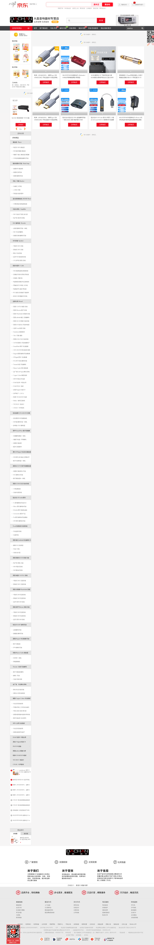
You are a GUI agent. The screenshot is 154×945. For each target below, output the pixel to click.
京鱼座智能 (134, 917)
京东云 (86, 935)
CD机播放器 (17, 489)
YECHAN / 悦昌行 (18, 404)
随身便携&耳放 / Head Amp (21, 164)
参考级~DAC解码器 (19, 425)
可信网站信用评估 (45, 939)
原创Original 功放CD (19, 390)
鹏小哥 (25, 61)
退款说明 (105, 910)
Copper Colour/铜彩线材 (20, 375)
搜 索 (101, 20)
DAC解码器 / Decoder (21, 223)
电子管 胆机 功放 (18, 563)
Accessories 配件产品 (19, 513)
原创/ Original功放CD (21, 742)
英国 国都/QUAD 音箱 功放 (21, 558)
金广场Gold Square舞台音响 (21, 372)
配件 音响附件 (17, 447)
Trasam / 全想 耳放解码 (21, 667)
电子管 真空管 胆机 (19, 218)
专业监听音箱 (17, 531)
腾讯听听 (82, 8)
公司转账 (76, 912)
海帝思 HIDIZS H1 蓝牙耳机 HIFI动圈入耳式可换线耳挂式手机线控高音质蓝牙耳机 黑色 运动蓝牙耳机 (25, 838)
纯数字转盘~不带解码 (19, 439)
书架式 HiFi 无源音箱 (19, 580)
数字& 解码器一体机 (19, 461)
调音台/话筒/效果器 (19, 693)
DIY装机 (133, 907)
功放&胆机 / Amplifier (21, 209)
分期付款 (76, 910)
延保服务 (134, 910)
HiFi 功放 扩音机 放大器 (20, 214)
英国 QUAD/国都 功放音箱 (21, 321)
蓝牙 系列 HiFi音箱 (19, 602)
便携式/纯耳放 (17, 172)
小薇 (25, 51)
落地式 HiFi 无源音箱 (19, 584)
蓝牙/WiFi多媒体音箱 (19, 257)
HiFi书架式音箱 (18, 566)
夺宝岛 (133, 905)
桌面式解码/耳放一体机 (20, 228)
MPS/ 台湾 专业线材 (21, 723)
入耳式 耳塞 (16, 190)
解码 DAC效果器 (18, 545)
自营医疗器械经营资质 (86, 927)
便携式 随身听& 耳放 (19, 471)
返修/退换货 (105, 912)
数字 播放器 (16, 644)
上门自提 (47, 905)
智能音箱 (95, 8)
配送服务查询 (49, 910)
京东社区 (92, 924)
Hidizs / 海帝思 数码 (19, 400)
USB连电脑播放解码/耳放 (21, 158)
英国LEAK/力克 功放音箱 (20, 339)
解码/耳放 (63, 28)
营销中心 (60, 924)
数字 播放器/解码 (18, 672)
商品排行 (20, 830)
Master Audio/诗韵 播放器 (20, 368)
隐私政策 (116, 924)
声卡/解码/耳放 (17, 647)
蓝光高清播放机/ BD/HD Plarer (22, 199)
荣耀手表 (60, 8)
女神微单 (89, 8)
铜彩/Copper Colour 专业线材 (21, 699)
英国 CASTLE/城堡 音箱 (20, 306)
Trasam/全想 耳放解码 (19, 364)
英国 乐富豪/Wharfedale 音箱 (21, 590)
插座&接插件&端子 (19, 732)
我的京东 (124, 4)
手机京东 (68, 924)
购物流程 (19, 905)
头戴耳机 (16, 535)
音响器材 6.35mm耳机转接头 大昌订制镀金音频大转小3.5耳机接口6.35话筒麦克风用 (130, 77)
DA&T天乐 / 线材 (18, 386)
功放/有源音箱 (17, 492)
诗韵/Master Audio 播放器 (21, 653)
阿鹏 (25, 77)
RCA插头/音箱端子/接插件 (21, 292)
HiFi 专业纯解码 (18, 232)
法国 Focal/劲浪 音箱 (19, 328)
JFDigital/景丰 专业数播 (20, 357)
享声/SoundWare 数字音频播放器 (21, 431)
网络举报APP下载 (96, 939)
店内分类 (20, 133)
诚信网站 (71, 939)
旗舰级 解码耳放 (18, 633)
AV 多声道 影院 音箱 (19, 260)
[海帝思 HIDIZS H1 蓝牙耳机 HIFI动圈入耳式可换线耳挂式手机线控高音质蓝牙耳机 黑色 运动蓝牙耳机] (15, 843)
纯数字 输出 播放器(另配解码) (20, 155)
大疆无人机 (75, 8)
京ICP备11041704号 (46, 927)
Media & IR (133, 924)
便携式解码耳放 (18, 176)
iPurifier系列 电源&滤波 (20, 510)
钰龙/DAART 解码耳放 (21, 625)
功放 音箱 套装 (17, 679)
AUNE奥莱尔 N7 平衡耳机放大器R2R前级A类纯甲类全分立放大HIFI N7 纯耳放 (102, 77)
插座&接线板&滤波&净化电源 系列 (21, 715)
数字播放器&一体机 (19, 478)
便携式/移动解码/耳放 (19, 235)
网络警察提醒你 (58, 939)
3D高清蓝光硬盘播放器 (20, 204)
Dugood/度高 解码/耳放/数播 (21, 353)
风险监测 (100, 924)
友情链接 (76, 924)
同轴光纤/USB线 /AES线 (20, 285)
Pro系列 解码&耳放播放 (20, 517)
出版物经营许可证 (78, 930)
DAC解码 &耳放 (18, 475)
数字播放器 (44, 28)
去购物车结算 (139, 4)
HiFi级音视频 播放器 (19, 151)
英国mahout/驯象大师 (21, 751)
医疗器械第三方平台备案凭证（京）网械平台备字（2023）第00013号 (95, 932)
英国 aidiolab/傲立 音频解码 (21, 317)
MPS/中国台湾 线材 (19, 379)
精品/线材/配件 (106, 28)
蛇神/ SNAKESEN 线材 (20, 397)
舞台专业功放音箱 (18, 689)
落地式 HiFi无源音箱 (19, 598)
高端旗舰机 (16, 661)
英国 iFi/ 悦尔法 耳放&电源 (21, 324)
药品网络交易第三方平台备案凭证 (106, 927)
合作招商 (44, 924)
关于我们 (20, 924)
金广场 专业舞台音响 (21, 684)
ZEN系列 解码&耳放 (19, 521)
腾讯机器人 (102, 8)
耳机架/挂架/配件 (18, 193)
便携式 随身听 (17, 443)
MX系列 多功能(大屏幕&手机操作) (21, 457)
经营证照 (68, 932)
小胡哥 (16, 61)
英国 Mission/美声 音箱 (20, 310)
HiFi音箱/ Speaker (21, 241)
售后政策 (105, 905)
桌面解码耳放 (17, 630)
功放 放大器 (16, 552)
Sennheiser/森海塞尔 (19, 332)
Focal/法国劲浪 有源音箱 (21, 526)
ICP (57, 927)
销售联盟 (84, 924)
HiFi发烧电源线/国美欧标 (20, 271)
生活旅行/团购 (20, 910)
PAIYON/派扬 (21, 746)
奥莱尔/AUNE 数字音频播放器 (22, 466)
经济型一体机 (17, 658)
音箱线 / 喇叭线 (17, 278)
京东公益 (124, 924)
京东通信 (134, 915)
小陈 (16, 77)
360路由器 (67, 8)
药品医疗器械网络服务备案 (69, 927)
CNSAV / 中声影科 (18, 408)
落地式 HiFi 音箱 (18, 249)
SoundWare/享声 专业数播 (20, 346)
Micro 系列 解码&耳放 (19, 506)
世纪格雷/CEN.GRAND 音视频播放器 (21, 413)
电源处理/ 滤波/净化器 (19, 289)
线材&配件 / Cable (21, 266)
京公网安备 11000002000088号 (28, 927)
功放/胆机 (72, 28)
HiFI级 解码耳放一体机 (20, 422)
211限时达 (48, 907)
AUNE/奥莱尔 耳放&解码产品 (21, 343)
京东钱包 (78, 935)
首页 (35, 28)
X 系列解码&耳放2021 (19, 503)
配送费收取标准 (49, 912)
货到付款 (76, 905)
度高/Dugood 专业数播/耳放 (21, 639)
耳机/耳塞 (53, 28)
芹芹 (16, 51)
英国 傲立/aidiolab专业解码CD (22, 540)
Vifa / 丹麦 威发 (17, 335)
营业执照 (122, 932)
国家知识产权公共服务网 (108, 939)
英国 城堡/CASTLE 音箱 (21, 575)
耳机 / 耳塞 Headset (21, 181)
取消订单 (105, 915)
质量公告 (108, 924)
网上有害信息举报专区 (83, 939)
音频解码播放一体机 (19, 436)
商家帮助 (52, 924)
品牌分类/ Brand (21, 301)
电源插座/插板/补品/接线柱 (21, 282)
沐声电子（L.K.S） (19, 393)
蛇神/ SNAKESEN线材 (21, 755)
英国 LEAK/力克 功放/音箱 (21, 484)
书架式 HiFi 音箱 (18, 246)
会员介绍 (19, 907)
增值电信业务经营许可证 (135, 932)
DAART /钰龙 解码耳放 (20, 361)
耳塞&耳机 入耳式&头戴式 (21, 707)
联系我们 (28, 924)
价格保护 (105, 907)
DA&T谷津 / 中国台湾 (19, 382)
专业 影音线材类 (18, 703)
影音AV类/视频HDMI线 (20, 296)
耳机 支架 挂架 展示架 (19, 711)
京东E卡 (133, 912)
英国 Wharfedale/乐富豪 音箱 (21, 314)
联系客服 (19, 917)
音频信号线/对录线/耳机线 (21, 274)
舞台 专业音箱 (17, 253)
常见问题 (19, 912)
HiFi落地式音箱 (18, 570)
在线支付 (76, 907)
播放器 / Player (21, 142)
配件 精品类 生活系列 (19, 718)
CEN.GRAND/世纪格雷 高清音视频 (21, 350)
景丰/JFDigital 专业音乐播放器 (22, 452)
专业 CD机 (16, 549)
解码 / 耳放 (16, 675)
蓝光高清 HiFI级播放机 (20, 418)
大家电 (18, 915)
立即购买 (46, 82)
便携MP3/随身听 (18, 168)
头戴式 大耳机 (17, 186)
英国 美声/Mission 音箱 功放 (21, 607)
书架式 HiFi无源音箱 (19, 594)
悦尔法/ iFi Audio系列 (21, 498)
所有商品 (15, 138)
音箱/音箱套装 (93, 28)
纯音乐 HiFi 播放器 (19, 147)
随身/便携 (82, 28)
